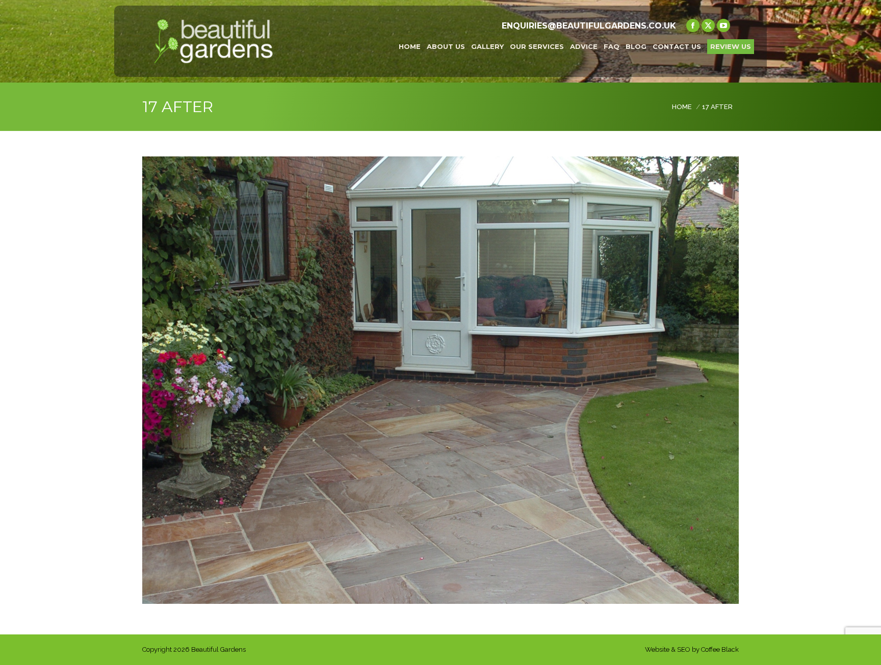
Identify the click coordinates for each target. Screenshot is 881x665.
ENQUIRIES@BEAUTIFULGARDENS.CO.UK (589, 26)
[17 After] (440, 380)
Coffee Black (720, 649)
